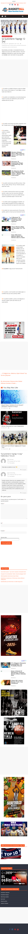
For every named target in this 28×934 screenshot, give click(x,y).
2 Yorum (17, 43)
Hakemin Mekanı (4, 903)
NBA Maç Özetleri (5, 896)
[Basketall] (14, 7)
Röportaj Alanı (4, 901)
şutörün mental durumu (12, 47)
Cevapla (24, 469)
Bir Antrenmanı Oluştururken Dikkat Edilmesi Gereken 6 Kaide (11, 382)
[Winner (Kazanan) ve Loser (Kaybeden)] (14, 412)
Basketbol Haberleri (5, 892)
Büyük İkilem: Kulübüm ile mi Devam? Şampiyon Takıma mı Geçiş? (12, 405)
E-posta (3, 530)
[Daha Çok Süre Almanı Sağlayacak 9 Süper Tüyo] (14, 431)
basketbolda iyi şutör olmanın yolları (9, 45)
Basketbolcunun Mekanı (7, 36)
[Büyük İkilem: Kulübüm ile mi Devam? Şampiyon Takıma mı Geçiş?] (14, 390)
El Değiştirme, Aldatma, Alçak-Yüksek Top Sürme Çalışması (14, 374)
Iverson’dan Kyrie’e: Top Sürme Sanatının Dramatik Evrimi (13, 2)
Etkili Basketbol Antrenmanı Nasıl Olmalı (9, 576)
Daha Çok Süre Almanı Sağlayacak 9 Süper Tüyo (13, 446)
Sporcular (3, 899)
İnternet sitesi (4, 537)
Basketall (12, 43)
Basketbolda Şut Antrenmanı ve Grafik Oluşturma (11, 581)
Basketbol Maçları (5, 894)
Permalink (11, 463)
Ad (2, 523)
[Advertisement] (14, 73)
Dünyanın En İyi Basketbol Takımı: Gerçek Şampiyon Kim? (13, 574)
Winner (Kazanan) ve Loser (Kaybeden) (12, 426)
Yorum (2, 503)
